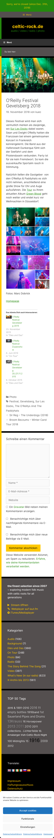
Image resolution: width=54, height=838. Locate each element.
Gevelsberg (27, 401)
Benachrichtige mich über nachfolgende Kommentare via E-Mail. (26, 522)
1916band (33, 712)
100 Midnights (16, 741)
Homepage (12, 301)
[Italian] (21, 770)
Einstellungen (27, 827)
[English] (9, 770)
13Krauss (15, 721)
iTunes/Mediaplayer (22, 612)
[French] (13, 770)
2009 (44, 741)
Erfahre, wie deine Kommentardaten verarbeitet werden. (26, 562)
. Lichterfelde (30, 730)
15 (27, 741)
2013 (11, 726)
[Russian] (25, 770)
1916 (34, 740)
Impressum (48, 834)
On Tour (12, 652)
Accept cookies (27, 810)
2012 (11, 745)
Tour (29, 189)
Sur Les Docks (19, 128)
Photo (12, 396)
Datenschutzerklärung (12, 834)
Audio (11, 639)
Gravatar (19, 506)
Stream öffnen (19, 605)
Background (15, 643)
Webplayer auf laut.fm (24, 608)
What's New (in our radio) (23, 675)
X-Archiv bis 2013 (18, 680)
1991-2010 (22, 707)
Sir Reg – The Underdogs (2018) (28, 415)
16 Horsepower (32, 721)
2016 (33, 708)
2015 (10, 707)
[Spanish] (29, 770)
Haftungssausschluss (20, 784)
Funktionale (27, 818)
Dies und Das (16, 648)
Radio (11, 661)
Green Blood (33, 193)
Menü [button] (9, 42)
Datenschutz (15, 788)
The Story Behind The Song (24, 666)
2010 (28, 726)
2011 (20, 726)
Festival (14, 401)
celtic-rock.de (27, 26)
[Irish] (17, 770)
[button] (20, 217)
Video (11, 670)
